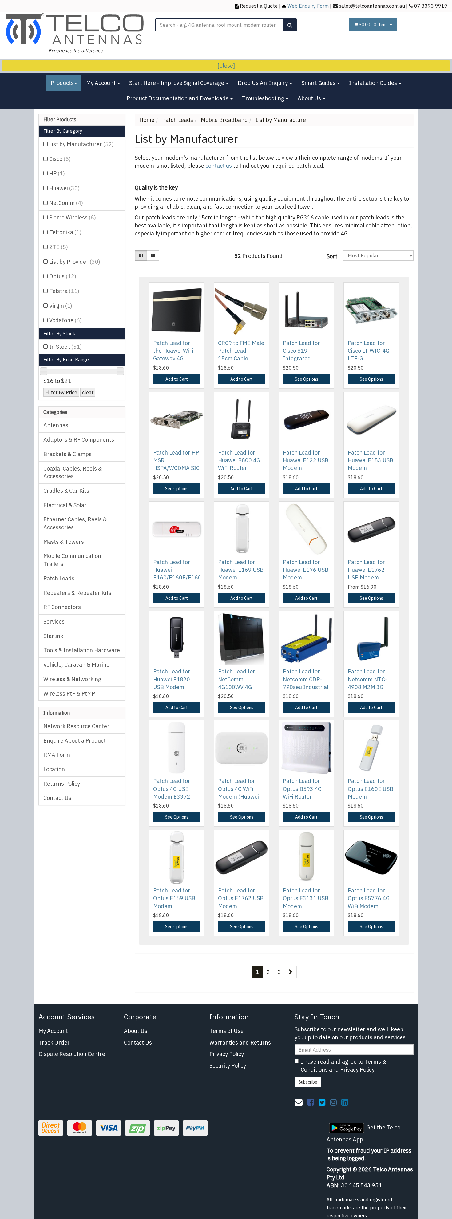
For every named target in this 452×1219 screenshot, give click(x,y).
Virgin (60, 305)
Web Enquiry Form (308, 5)
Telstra (64, 291)
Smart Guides (319, 82)
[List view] (153, 255)
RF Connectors (62, 607)
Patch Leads (58, 578)
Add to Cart (176, 379)
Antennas (55, 425)
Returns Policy (61, 783)
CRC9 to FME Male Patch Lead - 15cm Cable (241, 350)
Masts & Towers (63, 541)
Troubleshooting (263, 98)
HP (57, 173)
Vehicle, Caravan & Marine (76, 664)
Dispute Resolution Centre (71, 1053)
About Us (310, 98)
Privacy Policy (226, 1053)
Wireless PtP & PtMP (69, 693)
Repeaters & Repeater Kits (77, 592)
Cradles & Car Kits (66, 490)
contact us (218, 165)
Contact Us (57, 797)
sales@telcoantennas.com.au (372, 5)
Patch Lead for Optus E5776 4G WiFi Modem (369, 898)
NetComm (66, 203)
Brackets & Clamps (67, 454)
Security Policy (227, 1065)
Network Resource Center (76, 726)
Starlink (53, 636)
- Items (374, 24)
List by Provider (74, 261)
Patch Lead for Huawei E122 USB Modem (305, 460)
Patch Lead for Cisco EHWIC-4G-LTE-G (369, 350)
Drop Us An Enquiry (263, 82)
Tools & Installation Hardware (81, 650)
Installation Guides (373, 82)
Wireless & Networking (72, 679)
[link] (310, 1102)
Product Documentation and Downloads (178, 98)
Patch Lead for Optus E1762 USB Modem (241, 898)
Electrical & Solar (65, 505)
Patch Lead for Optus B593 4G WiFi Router (302, 788)
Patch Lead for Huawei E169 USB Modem (241, 570)
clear (87, 392)
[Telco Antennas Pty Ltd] (75, 28)
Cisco (60, 158)
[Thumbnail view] (141, 255)
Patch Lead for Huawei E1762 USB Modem (366, 570)
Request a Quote (259, 5)
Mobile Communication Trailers (72, 559)
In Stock (65, 346)
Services (54, 621)
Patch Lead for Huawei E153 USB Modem (370, 460)
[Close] (226, 65)
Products (62, 82)
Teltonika (65, 232)
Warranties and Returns (240, 1042)
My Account (101, 82)
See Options (306, 379)
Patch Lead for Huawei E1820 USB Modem (171, 679)
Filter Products (59, 119)
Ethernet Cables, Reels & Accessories (75, 523)
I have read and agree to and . (343, 1065)
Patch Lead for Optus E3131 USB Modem (305, 898)
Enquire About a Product (74, 740)
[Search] (290, 24)
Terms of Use (226, 1030)
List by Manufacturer (81, 144)
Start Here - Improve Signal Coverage (177, 82)
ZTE (58, 247)
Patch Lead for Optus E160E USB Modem (370, 788)
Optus (62, 276)
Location (54, 769)
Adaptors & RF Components (78, 439)
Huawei (64, 188)
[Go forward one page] (291, 972)
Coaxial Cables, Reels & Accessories (72, 472)
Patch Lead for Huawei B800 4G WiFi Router (239, 460)
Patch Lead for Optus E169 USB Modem (174, 898)
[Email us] (299, 1102)
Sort (332, 256)
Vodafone (65, 320)
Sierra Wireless (72, 217)
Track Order (54, 1042)
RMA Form (56, 754)
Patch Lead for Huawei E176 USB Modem (305, 570)
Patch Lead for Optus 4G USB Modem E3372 (171, 788)
